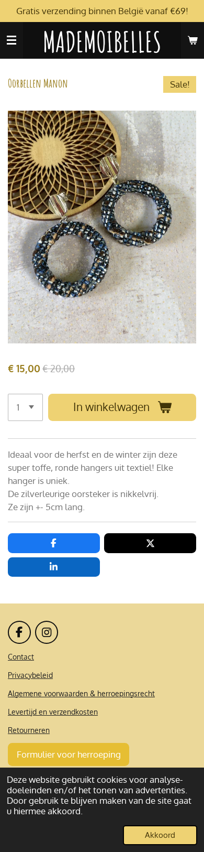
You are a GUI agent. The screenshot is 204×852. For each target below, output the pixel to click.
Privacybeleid (30, 675)
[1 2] (25, 407)
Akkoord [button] (160, 835)
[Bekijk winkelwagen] (192, 40)
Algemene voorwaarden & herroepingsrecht (81, 693)
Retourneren (29, 730)
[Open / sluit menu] (11, 40)
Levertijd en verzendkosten (53, 711)
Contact (21, 656)
